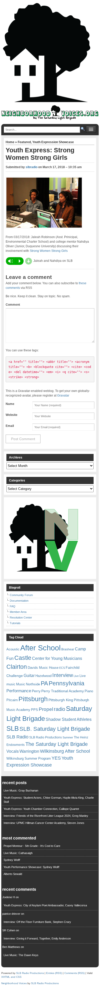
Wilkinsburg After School (65, 751)
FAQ (12, 606)
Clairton (16, 666)
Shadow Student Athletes (69, 719)
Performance (18, 690)
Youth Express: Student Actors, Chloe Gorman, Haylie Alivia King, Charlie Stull (49, 799)
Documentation (19, 600)
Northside (33, 684)
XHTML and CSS (11, 976)
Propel (46, 709)
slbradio (31, 167)
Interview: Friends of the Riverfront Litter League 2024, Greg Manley (46, 815)
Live (76, 675)
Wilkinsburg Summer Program (28, 758)
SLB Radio (17, 736)
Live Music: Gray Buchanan (21, 790)
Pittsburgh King (60, 700)
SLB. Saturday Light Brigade (54, 729)
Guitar (29, 675)
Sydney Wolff (12, 859)
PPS (34, 710)
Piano (89, 691)
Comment (13, 304)
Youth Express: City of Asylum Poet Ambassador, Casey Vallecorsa (45, 905)
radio (59, 709)
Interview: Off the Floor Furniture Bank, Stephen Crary (37, 921)
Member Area (18, 611)
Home (10, 142)
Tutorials (15, 623)
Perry (36, 691)
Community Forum (21, 595)
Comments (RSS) (74, 973)
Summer (68, 737)
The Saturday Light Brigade (56, 744)
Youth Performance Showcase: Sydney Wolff (31, 867)
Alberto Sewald (13, 873)
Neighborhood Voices (14, 983)
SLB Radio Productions (45, 737)
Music (20, 684)
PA (44, 683)
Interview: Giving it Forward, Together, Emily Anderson (37, 938)
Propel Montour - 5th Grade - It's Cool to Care (32, 845)
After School (40, 648)
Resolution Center (21, 617)
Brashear (67, 649)
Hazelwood (43, 676)
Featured (24, 142)
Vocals (12, 751)
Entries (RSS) (54, 973)
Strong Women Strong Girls (49, 251)
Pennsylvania (66, 683)
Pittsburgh (33, 699)
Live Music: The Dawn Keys (21, 955)
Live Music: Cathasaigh (18, 853)
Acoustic (12, 649)
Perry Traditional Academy (62, 691)
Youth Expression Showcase (53, 142)
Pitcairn (12, 700)
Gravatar (63, 395)
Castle (22, 657)
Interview (62, 675)
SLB (12, 728)
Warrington (29, 751)
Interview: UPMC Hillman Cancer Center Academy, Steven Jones (44, 822)
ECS (62, 667)
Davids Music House (43, 668)
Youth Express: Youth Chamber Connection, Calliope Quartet (41, 808)
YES (56, 758)
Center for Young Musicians (57, 658)
